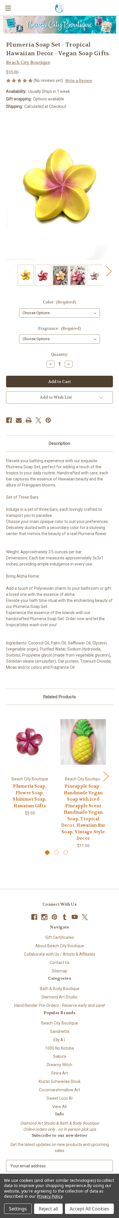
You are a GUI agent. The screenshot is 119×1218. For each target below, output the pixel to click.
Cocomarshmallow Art (59, 1090)
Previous (10, 271)
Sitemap (59, 971)
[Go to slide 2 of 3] (56, 852)
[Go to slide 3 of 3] (66, 852)
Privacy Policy (49, 1196)
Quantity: (59, 354)
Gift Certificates (59, 937)
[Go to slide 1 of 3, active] (47, 852)
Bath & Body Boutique (59, 988)
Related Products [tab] (59, 696)
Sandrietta (59, 1031)
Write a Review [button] (78, 80)
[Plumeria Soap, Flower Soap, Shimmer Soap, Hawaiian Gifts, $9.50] (30, 742)
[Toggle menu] (8, 8)
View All (59, 1106)
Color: (59, 302)
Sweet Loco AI (59, 1098)
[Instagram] (44, 917)
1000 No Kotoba (59, 1048)
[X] (38, 420)
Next (108, 271)
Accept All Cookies (89, 1209)
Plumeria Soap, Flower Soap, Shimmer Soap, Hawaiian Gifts (30, 796)
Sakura (59, 1056)
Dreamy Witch (59, 1064)
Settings (18, 1209)
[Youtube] (75, 917)
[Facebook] (9, 420)
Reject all (48, 1209)
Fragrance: (59, 328)
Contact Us (60, 962)
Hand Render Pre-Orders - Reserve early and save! (59, 1005)
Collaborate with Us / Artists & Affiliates (59, 954)
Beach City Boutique (59, 1023)
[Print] (28, 420)
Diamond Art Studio (59, 997)
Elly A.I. (59, 1040)
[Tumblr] (65, 917)
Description (59, 443)
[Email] (19, 420)
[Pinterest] (48, 420)
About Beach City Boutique (59, 946)
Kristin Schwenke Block (60, 1081)
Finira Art (59, 1073)
